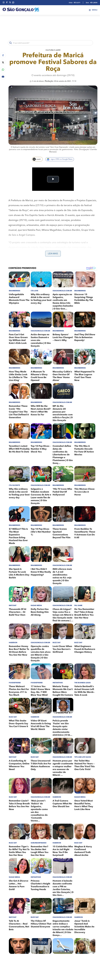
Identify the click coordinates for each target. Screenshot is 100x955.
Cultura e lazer (53, 50)
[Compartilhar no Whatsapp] (3, 69)
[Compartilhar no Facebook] (3, 55)
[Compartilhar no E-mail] (3, 77)
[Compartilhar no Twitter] (3, 62)
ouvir (38, 159)
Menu (94, 10)
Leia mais (53, 253)
